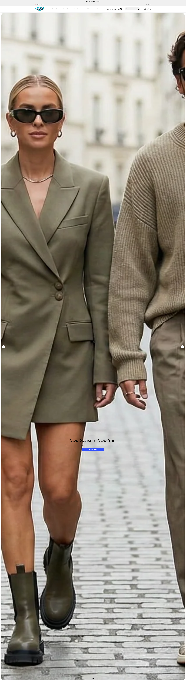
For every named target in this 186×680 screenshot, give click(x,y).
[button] (35, 1)
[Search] (138, 8)
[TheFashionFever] (39, 9)
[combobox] (132, 8)
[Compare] (145, 9)
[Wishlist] (148, 9)
